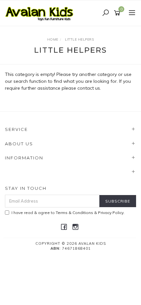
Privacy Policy (111, 212)
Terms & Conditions (74, 212)
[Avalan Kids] (41, 13)
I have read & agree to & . (68, 212)
